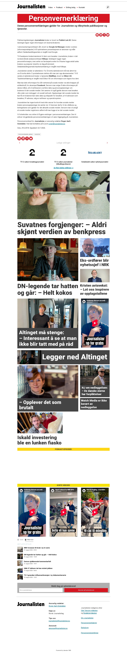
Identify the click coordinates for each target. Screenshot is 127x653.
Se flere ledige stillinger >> (63, 168)
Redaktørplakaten (90, 613)
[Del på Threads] (104, 35)
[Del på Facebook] (97, 35)
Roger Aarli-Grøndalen (57, 606)
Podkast (59, 7)
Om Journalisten (87, 618)
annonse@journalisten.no (58, 628)
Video (50, 7)
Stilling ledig (70, 7)
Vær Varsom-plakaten (89, 610)
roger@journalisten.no (56, 124)
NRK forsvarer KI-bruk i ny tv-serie (37, 548)
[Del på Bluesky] (107, 35)
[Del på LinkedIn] (100, 35)
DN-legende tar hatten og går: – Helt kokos (40, 555)
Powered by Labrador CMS (63, 650)
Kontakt (82, 7)
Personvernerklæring (89, 623)
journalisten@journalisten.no (59, 621)
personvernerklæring (25, 134)
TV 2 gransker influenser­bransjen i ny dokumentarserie (45, 575)
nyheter (37, 134)
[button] (19, 142)
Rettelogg (85, 628)
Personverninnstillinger (89, 633)
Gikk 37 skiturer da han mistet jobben (38, 568)
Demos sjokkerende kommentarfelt (37, 561)
